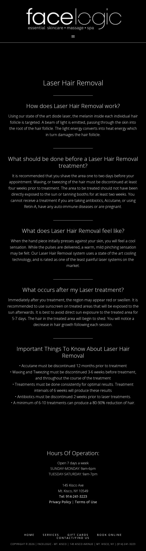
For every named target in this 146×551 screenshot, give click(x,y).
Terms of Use (86, 502)
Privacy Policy (60, 502)
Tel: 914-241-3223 (73, 496)
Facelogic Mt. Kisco (73, 17)
